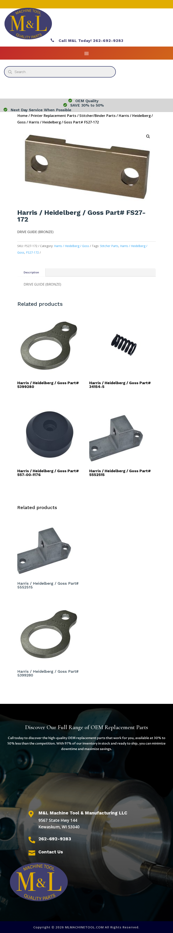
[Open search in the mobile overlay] (60, 72)
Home (22, 115)
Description (31, 272)
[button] (148, 136)
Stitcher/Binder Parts (97, 115)
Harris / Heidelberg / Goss (71, 246)
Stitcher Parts (109, 246)
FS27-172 (32, 252)
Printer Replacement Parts (53, 115)
